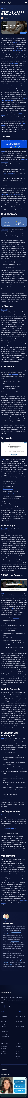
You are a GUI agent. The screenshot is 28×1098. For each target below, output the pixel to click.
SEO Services (4, 1014)
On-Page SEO (4, 1024)
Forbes (20, 960)
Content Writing (4, 1031)
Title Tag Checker (20, 1026)
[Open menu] (26, 2)
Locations (18, 1056)
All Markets (3, 1053)
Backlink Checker (20, 1014)
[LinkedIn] (2, 1006)
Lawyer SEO (4, 1046)
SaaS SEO (3, 1048)
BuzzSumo (4, 370)
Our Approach (19, 1048)
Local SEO (3, 1026)
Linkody (3, 459)
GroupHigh (4, 529)
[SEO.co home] (6, 2)
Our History (18, 1046)
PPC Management (5, 1034)
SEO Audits (3, 1021)
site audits (16, 618)
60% (5, 90)
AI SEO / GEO (4, 1029)
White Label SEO (5, 1019)
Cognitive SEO (5, 815)
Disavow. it (4, 310)
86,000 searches (17, 51)
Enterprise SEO (4, 1043)
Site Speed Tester (20, 1024)
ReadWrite (9, 964)
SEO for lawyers (15, 941)
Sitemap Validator (20, 1021)
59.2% (16, 48)
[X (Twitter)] (5, 1006)
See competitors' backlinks (10, 174)
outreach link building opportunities (11, 194)
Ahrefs (3, 151)
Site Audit (18, 1019)
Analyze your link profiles (9, 828)
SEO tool (10, 608)
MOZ (2, 594)
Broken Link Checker (20, 1016)
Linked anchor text (8, 489)
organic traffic (14, 63)
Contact (17, 1059)
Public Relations (5, 1036)
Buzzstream (4, 230)
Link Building (4, 1016)
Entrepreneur (6, 962)
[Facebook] (9, 1006)
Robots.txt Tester (20, 1029)
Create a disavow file (8, 494)
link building (16, 42)
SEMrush (3, 739)
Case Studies (19, 1043)
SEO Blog (18, 1053)
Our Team (18, 1051)
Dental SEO (3, 1051)
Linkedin (9, 968)
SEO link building (13, 374)
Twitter (13, 968)
